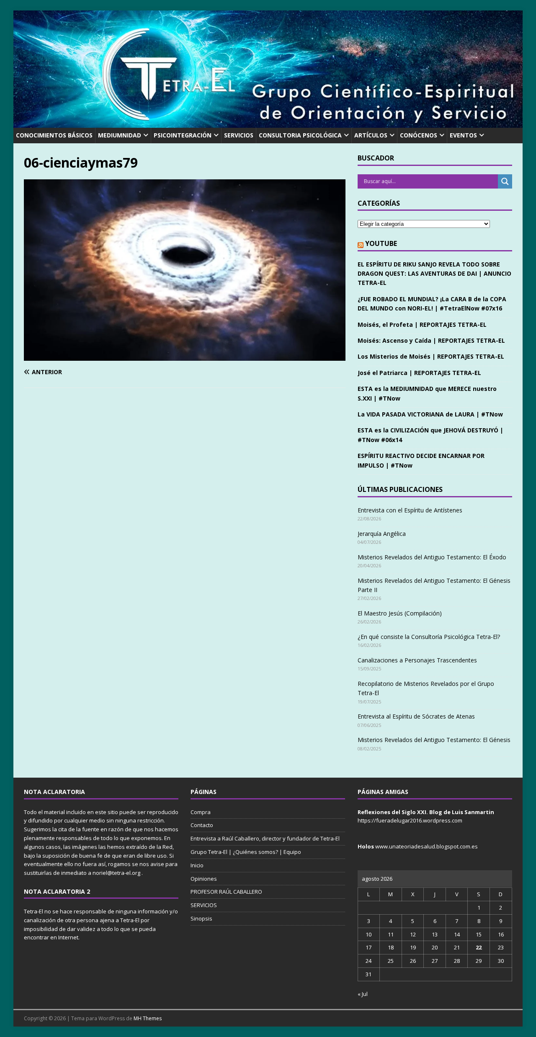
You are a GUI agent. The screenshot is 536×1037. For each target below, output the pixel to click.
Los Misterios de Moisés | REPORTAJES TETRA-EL (431, 356)
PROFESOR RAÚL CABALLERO (226, 891)
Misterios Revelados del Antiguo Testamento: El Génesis (434, 740)
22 (479, 947)
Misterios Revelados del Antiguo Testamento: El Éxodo (432, 557)
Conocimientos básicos (54, 135)
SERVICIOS (238, 135)
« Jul (363, 994)
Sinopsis (201, 918)
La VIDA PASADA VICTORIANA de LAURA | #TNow (430, 414)
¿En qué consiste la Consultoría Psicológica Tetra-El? (429, 637)
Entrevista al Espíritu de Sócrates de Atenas (416, 716)
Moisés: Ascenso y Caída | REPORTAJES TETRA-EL (431, 340)
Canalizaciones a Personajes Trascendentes (417, 660)
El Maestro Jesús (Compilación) (400, 613)
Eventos (463, 135)
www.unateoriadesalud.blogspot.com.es (426, 846)
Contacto (202, 825)
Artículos (370, 135)
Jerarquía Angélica (382, 534)
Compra (201, 812)
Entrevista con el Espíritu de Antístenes (410, 510)
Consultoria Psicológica (300, 135)
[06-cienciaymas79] (184, 355)
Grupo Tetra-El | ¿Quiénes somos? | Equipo (246, 852)
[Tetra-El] (268, 123)
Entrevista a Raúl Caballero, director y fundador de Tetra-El (265, 838)
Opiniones (204, 878)
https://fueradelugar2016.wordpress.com (410, 820)
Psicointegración (182, 135)
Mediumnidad (119, 135)
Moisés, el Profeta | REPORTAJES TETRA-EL (422, 324)
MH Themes (148, 1018)
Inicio (197, 865)
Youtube (381, 243)
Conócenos (418, 135)
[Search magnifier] (505, 181)
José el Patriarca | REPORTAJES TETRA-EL (419, 373)
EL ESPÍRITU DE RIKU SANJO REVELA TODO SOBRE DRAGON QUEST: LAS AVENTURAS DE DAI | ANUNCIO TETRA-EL (434, 273)
